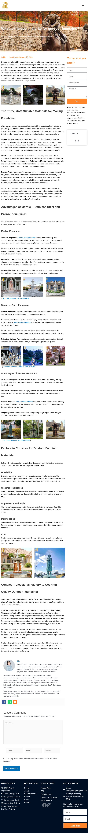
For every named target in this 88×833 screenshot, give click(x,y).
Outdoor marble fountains (26, 238)
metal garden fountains (22, 322)
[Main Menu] (83, 5)
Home (3, 37)
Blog (10, 37)
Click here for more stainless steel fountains (19, 367)
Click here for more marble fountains (15, 298)
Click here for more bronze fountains (16, 440)
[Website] (52, 751)
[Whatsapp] (10, 702)
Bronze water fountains (24, 402)
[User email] (15, 702)
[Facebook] (4, 702)
